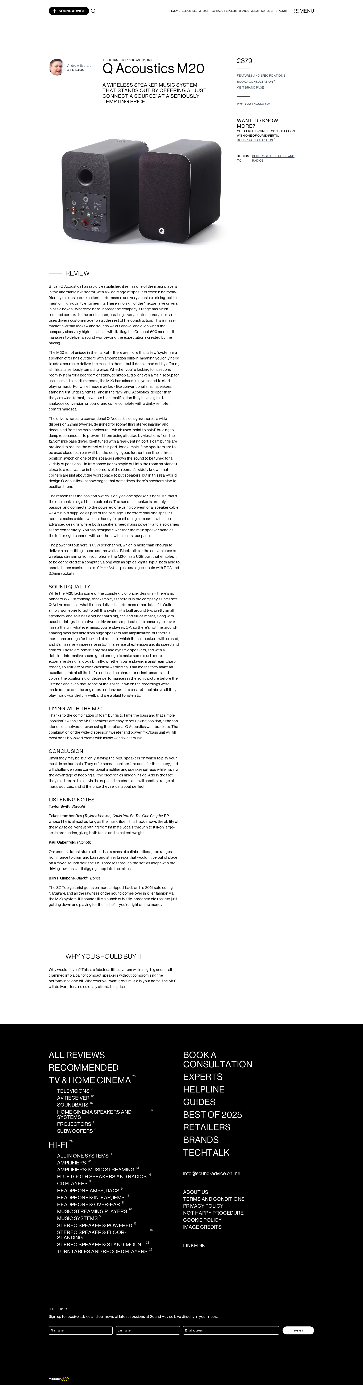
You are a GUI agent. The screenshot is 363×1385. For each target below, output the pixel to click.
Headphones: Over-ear (88, 1204)
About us (195, 1192)
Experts (203, 1077)
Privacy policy (203, 1206)
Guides (186, 10)
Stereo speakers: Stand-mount (101, 1244)
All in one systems (83, 1155)
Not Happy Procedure (213, 1212)
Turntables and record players (102, 1251)
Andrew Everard (79, 66)
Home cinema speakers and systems (94, 1114)
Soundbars (72, 1104)
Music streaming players (92, 1211)
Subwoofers (75, 1131)
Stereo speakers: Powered (94, 1225)
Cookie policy (202, 1220)
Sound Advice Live (165, 1316)
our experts (269, 10)
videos (255, 10)
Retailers (230, 10)
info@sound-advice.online (212, 1173)
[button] (175, 10)
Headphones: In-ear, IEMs (91, 1197)
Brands (244, 10)
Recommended (84, 1067)
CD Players (72, 1183)
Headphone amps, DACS (88, 1190)
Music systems (77, 1218)
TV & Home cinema (90, 1080)
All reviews (77, 1055)
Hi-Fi (58, 1145)
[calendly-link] (256, 82)
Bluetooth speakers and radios (273, 158)
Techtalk (216, 10)
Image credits (202, 1227)
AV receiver (73, 1097)
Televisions (73, 1091)
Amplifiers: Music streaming (96, 1169)
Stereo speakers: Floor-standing (91, 1235)
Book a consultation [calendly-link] (218, 1060)
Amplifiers (71, 1162)
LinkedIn (194, 1245)
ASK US (283, 10)
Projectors (74, 1124)
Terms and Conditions (214, 1199)
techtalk (206, 1152)
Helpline (204, 1089)
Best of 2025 (200, 10)
